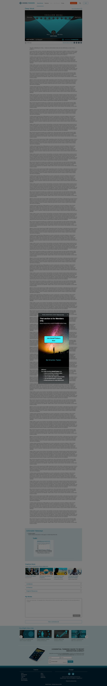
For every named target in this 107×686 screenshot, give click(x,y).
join (54, 371)
